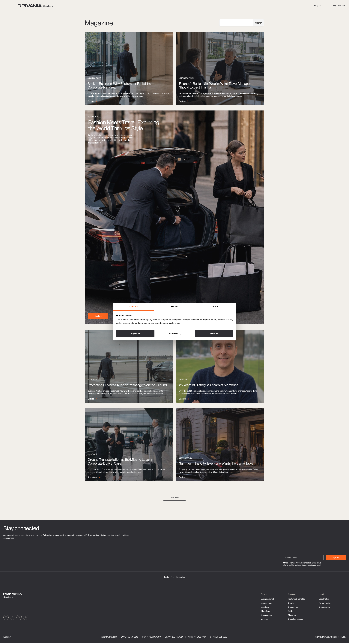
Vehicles (264, 619)
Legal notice (324, 599)
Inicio (166, 577)
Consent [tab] (134, 306)
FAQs (290, 611)
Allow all (214, 333)
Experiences (266, 615)
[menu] (6, 5)
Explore (91, 101)
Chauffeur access (295, 619)
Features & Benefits (296, 599)
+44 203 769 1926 (175, 636)
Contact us (293, 607)
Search (258, 22)
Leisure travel (266, 603)
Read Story (92, 477)
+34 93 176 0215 (131, 636)
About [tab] (215, 306)
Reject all (135, 333)
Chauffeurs (265, 611)
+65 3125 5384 (199, 636)
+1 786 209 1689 (153, 636)
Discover (182, 399)
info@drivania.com (109, 636)
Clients (291, 603)
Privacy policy (325, 603)
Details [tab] (174, 306)
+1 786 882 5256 (220, 636)
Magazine (292, 615)
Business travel (267, 599)
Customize (173, 333)
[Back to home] (35, 5)
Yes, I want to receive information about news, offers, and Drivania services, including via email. (302, 564)
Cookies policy (325, 607)
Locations (265, 607)
